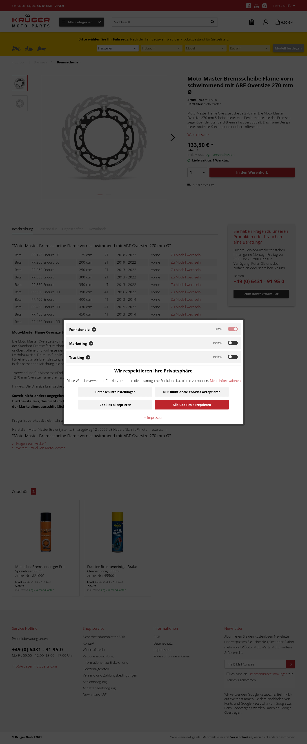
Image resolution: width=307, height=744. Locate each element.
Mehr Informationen (225, 380)
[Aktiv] (233, 329)
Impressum (155, 417)
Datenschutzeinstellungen (115, 392)
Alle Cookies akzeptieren (192, 404)
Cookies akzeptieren (115, 404)
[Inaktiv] (233, 343)
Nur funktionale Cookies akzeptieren (191, 392)
